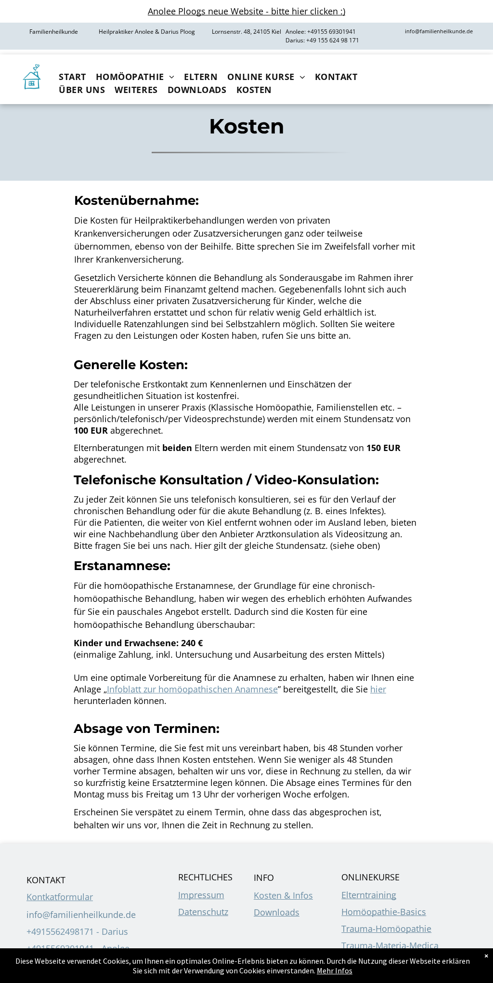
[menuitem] (72, 76)
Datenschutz (203, 911)
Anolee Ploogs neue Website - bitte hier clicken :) (246, 11)
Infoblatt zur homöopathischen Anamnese (192, 689)
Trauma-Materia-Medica (390, 945)
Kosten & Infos (283, 895)
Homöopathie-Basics (383, 911)
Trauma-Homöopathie (386, 928)
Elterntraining (368, 895)
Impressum (201, 895)
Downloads (276, 912)
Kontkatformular (59, 897)
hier (378, 689)
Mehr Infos (334, 970)
